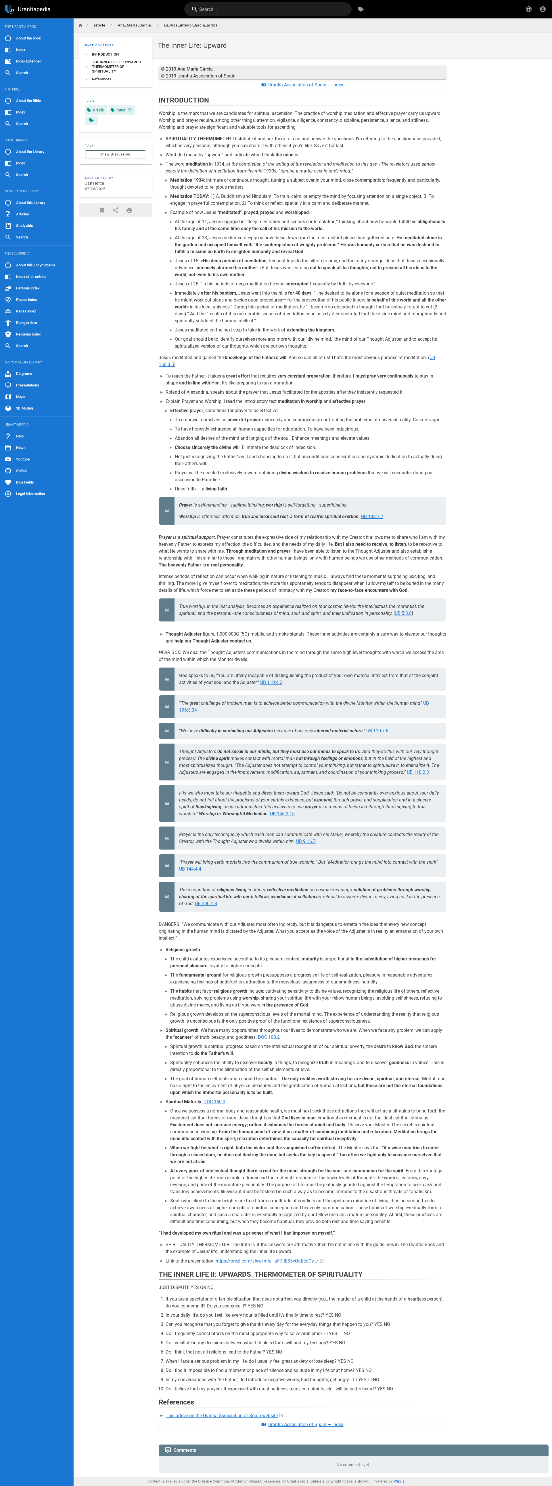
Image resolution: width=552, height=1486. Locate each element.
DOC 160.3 (214, 1101)
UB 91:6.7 (306, 841)
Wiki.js (399, 1481)
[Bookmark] (102, 210)
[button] (529, 9)
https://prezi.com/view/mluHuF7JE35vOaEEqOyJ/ (267, 1261)
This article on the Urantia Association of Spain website (222, 1415)
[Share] (115, 210)
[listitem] (116, 54)
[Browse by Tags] (361, 9)
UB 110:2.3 (418, 772)
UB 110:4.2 (271, 682)
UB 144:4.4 (190, 869)
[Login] (543, 9)
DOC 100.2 (269, 1037)
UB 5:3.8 (403, 613)
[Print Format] (129, 210)
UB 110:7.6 (377, 730)
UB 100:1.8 (206, 903)
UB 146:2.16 (282, 813)
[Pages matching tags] (91, 120)
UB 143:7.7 (372, 516)
